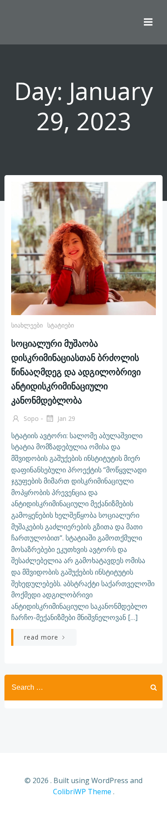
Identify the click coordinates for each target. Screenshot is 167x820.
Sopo (30, 418)
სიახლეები (27, 325)
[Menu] (148, 22)
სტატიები (60, 325)
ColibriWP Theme (82, 791)
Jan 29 (65, 418)
